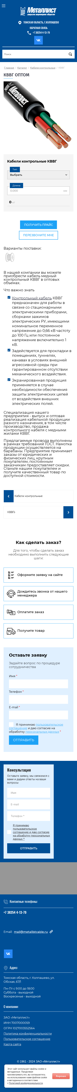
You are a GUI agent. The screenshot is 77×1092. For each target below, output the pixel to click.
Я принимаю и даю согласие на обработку (36, 728)
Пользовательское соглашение (27, 1039)
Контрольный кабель (32, 298)
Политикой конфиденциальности (26, 1083)
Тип (15, 169)
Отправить (23, 740)
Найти (70, 54)
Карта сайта (12, 1044)
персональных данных (42, 731)
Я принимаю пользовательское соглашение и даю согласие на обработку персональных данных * (31, 832)
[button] (38, 28)
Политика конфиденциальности (28, 1033)
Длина (16, 185)
